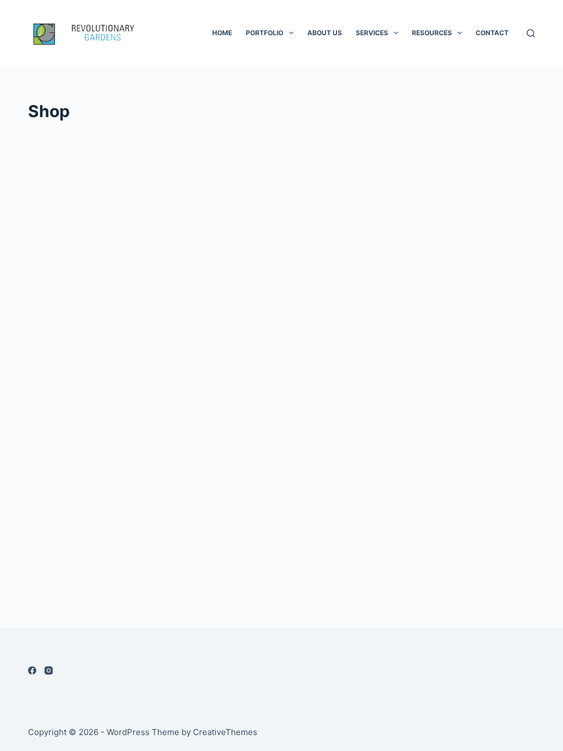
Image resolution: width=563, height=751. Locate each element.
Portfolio (264, 33)
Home (222, 33)
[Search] (531, 33)
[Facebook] (32, 670)
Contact (492, 33)
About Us (324, 33)
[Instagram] (49, 670)
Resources (432, 33)
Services (372, 33)
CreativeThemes (225, 732)
